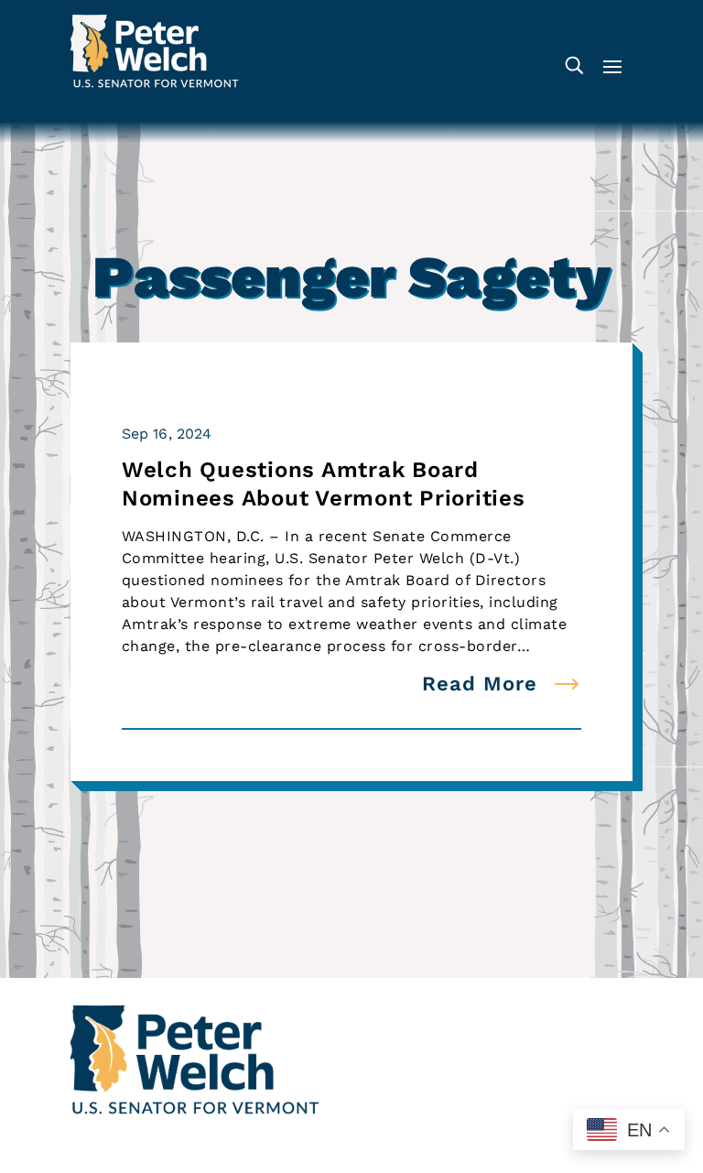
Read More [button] (479, 683)
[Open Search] (574, 65)
